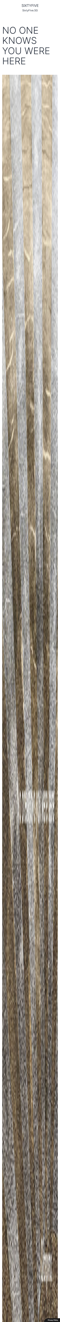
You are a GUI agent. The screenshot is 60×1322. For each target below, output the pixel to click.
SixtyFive (30, 5)
